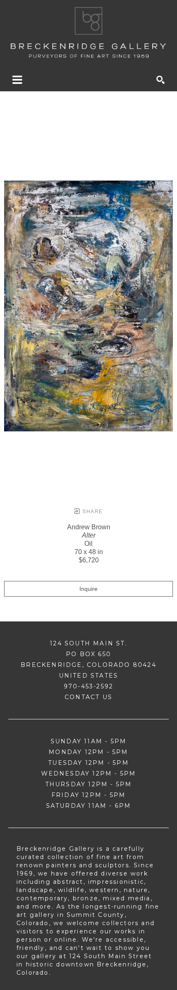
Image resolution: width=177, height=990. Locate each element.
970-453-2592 (88, 686)
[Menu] (17, 80)
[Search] (160, 80)
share (91, 511)
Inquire (88, 588)
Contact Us (88, 697)
